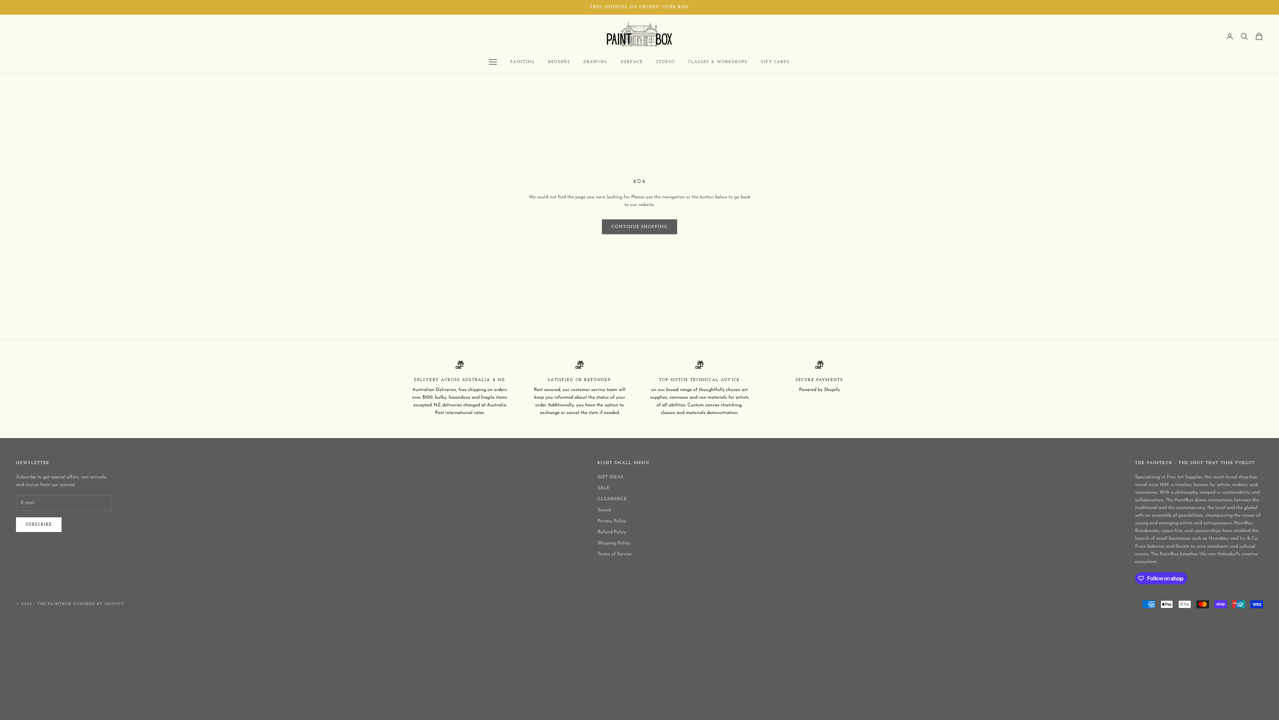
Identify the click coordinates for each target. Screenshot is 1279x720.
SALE (604, 488)
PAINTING (522, 62)
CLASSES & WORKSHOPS (717, 62)
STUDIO (665, 62)
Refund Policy (612, 532)
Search (605, 510)
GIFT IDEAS (610, 477)
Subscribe (39, 524)
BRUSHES (559, 62)
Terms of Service (615, 554)
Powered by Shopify (99, 604)
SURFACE (632, 62)
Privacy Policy (612, 521)
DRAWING (596, 62)
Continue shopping (639, 227)
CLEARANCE (612, 499)
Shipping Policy (614, 543)
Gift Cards (775, 62)
